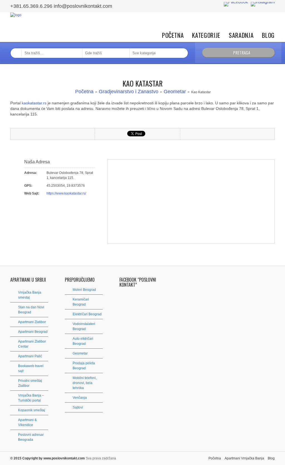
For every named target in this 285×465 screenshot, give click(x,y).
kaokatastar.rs (34, 103)
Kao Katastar (142, 83)
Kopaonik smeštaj (31, 410)
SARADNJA (241, 35)
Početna (173, 35)
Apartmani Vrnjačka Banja (244, 458)
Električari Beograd (87, 314)
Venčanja (80, 398)
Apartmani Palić (30, 356)
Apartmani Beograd (33, 332)
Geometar (175, 91)
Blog (268, 35)
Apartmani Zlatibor (32, 322)
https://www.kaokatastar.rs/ (66, 193)
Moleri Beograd (84, 290)
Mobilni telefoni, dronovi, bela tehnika (85, 383)
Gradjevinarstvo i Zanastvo (128, 91)
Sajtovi (78, 407)
